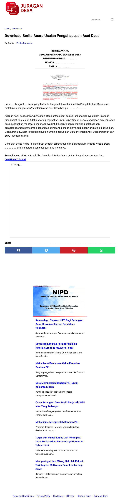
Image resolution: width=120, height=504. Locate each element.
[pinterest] (74, 250)
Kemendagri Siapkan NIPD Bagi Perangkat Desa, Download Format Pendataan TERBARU (59, 324)
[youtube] (104, 8)
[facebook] (90, 8)
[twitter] (97, 8)
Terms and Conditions (23, 496)
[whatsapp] (101, 250)
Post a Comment (24, 43)
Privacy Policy (43, 496)
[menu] (6, 19)
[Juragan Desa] (26, 8)
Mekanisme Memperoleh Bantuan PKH (57, 422)
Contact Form (84, 496)
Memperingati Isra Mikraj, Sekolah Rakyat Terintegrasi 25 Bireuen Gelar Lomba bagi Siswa (59, 465)
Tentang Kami (101, 496)
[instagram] (112, 8)
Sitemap (70, 496)
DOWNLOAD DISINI (15, 159)
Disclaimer (58, 496)
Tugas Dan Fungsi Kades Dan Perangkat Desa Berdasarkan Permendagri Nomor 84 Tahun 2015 (59, 441)
